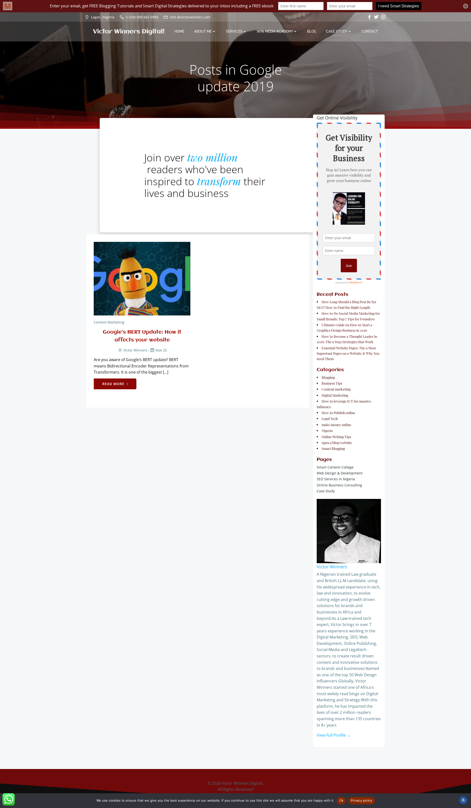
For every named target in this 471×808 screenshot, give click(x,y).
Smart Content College (335, 467)
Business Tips (332, 383)
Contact (370, 31)
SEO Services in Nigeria (336, 479)
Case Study (336, 31)
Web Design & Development (340, 473)
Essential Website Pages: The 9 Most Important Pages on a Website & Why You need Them (348, 353)
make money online (336, 424)
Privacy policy (361, 800)
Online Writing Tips (336, 436)
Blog (311, 31)
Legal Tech (330, 418)
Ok (341, 800)
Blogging (328, 377)
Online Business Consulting (339, 485)
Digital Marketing (335, 395)
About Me (203, 31)
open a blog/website (337, 442)
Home (179, 31)
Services (234, 31)
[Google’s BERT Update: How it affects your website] (142, 278)
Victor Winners (135, 350)
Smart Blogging (333, 448)
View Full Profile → (334, 735)
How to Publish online (338, 412)
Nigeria (327, 430)
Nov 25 (161, 350)
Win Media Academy (275, 31)
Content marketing (109, 322)
